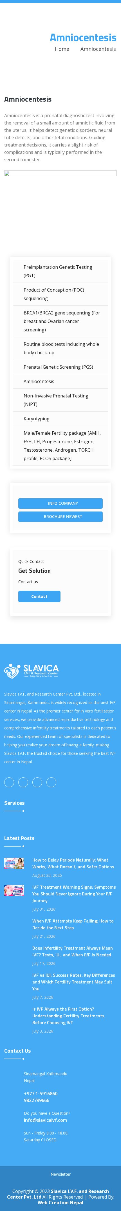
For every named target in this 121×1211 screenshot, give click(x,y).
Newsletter (61, 1174)
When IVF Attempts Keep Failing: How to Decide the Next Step (73, 924)
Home (62, 48)
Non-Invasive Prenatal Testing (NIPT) (56, 400)
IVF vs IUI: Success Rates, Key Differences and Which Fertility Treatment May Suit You (73, 982)
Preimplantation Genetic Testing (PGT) (58, 271)
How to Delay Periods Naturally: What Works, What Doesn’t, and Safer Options (73, 863)
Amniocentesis (39, 381)
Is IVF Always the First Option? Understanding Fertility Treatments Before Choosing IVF (68, 1015)
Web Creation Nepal (60, 1202)
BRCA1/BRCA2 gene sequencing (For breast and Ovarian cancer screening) (62, 321)
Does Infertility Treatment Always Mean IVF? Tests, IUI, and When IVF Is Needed (72, 951)
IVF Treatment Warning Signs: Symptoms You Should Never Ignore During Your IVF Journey (74, 894)
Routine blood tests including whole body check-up (61, 348)
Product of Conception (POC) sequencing (54, 294)
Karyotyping (37, 419)
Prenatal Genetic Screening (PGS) (58, 367)
